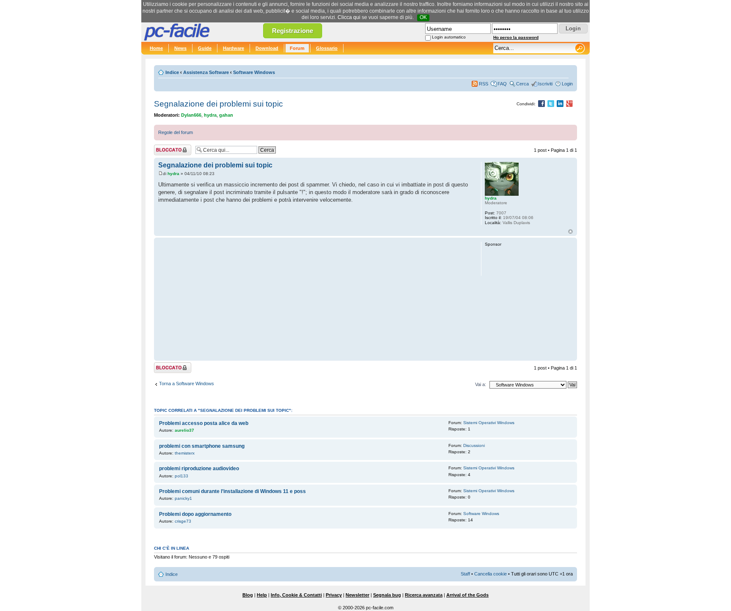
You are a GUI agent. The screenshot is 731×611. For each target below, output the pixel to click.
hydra (210, 115)
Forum (297, 48)
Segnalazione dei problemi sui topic (218, 103)
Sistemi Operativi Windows (488, 422)
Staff (465, 573)
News (180, 48)
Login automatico (449, 37)
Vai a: (480, 384)
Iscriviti (545, 83)
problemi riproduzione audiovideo (199, 468)
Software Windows (254, 72)
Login (567, 83)
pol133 (181, 476)
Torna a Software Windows (186, 383)
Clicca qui (349, 17)
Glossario (327, 48)
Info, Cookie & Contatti (296, 594)
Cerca (522, 83)
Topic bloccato (169, 148)
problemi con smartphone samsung (202, 446)
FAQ (502, 83)
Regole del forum (175, 132)
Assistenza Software (206, 72)
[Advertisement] (315, 299)
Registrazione (292, 30)
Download (267, 48)
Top (570, 231)
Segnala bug (387, 594)
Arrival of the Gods (467, 594)
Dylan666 (191, 115)
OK (423, 17)
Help (262, 594)
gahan (226, 115)
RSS (483, 83)
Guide (205, 48)
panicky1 (183, 498)
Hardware (233, 48)
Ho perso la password (516, 37)
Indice (172, 72)
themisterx (185, 453)
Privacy (334, 594)
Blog (247, 594)
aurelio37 (184, 430)
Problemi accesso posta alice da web (203, 423)
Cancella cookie (490, 573)
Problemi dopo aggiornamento (195, 514)
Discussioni (474, 445)
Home (156, 48)
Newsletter (357, 594)
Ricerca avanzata (423, 594)
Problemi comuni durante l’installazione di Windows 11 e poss (232, 491)
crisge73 (183, 521)
